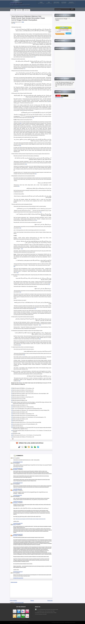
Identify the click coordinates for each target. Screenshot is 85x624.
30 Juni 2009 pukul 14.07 (18, 468)
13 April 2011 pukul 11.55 (17, 523)
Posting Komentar (14, 582)
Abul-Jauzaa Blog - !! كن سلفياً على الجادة (21, 622)
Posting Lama (49, 600)
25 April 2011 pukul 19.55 (18, 534)
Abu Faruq (14, 524)
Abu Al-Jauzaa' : (15, 469)
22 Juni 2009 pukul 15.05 (18, 461)
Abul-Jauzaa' (18, 3)
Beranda (32, 600)
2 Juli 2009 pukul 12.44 (17, 495)
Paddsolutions (73, 622)
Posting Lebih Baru (13, 600)
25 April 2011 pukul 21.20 (18, 571)
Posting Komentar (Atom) (19, 602)
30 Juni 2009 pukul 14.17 (18, 482)
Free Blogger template (55, 622)
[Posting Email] (12, 438)
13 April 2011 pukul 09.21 (18, 501)
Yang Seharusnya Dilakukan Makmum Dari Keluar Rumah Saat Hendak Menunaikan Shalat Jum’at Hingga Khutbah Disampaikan (28, 18)
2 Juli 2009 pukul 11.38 (17, 489)
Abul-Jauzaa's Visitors (59, 97)
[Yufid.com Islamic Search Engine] (63, 34)
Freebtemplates (62, 622)
